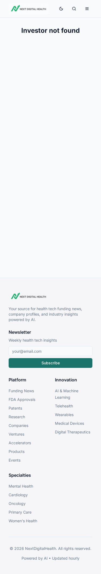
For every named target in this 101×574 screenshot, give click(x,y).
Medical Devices (69, 423)
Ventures (16, 434)
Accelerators (20, 442)
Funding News (21, 390)
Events (14, 460)
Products (17, 451)
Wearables (64, 414)
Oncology (17, 503)
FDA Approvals (22, 399)
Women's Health (23, 520)
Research (17, 416)
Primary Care (20, 512)
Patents (15, 408)
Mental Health (21, 486)
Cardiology (18, 494)
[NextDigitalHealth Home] (50, 296)
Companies (18, 425)
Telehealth (64, 406)
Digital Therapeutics (72, 432)
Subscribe (50, 363)
